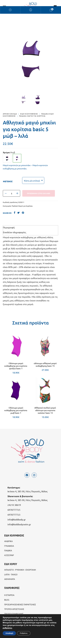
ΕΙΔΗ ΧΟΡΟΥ (10, 564)
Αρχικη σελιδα (10, 114)
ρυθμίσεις (7, 628)
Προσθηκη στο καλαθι (38, 193)
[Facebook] (27, 475)
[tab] (30, 227)
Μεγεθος (7, 181)
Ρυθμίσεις (24, 633)
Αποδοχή (9, 633)
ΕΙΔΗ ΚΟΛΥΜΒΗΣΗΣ (29, 114)
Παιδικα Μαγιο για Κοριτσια (32, 116)
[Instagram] (34, 475)
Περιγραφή (9, 227)
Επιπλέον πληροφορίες (14, 232)
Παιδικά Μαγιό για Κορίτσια (22, 206)
